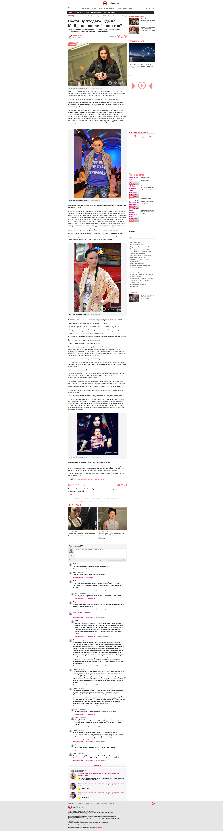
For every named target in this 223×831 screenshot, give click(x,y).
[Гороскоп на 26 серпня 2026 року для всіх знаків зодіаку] (134, 298)
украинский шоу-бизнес (138, 284)
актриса (146, 259)
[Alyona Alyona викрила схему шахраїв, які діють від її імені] (134, 21)
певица (86, 499)
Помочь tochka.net (83, 16)
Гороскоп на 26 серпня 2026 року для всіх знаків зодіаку (147, 297)
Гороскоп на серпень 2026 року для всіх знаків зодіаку (141, 65)
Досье (104, 12)
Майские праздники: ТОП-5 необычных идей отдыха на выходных (147, 187)
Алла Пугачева (135, 243)
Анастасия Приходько (112, 499)
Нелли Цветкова (78, 36)
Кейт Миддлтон (135, 251)
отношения (149, 274)
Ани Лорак (148, 247)
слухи (140, 280)
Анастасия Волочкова (137, 245)
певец (132, 276)
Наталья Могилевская (137, 253)
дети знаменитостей (137, 263)
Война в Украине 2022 (98, 16)
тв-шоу (147, 280)
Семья (100, 8)
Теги (130, 237)
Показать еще (97, 765)
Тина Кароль (148, 255)
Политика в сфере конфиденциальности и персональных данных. (93, 824)
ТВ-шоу (87, 12)
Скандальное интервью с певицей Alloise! (90, 479)
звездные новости (136, 266)
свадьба (150, 278)
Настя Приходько (79, 501)
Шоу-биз (133, 259)
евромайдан (96, 499)
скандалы (133, 280)
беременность (134, 261)
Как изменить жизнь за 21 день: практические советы (147, 211)
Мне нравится (89, 568)
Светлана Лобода (135, 255)
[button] (150, 8)
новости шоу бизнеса (137, 274)
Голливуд (146, 249)
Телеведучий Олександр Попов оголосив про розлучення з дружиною (148, 28)
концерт (147, 266)
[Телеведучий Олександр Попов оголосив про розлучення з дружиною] (134, 30)
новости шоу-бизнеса (96, 501)
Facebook (87, 489)
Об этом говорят (79, 12)
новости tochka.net (136, 268)
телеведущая (134, 282)
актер (140, 259)
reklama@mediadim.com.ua (92, 818)
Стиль (94, 8)
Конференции (111, 12)
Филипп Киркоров (136, 257)
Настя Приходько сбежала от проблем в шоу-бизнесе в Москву (111, 535)
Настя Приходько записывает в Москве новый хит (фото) (81, 534)
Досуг (131, 8)
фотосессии (134, 286)
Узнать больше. (98, 827)
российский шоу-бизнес (138, 278)
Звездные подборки (96, 12)
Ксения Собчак (147, 251)
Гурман (118, 8)
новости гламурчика (136, 270)
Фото (145, 257)
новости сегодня (135, 272)
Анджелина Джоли (136, 247)
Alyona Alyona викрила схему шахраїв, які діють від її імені (148, 20)
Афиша (124, 8)
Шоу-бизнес (86, 8)
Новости (71, 12)
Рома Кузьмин (77, 612)
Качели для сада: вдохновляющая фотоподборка (146, 179)
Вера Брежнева (135, 249)
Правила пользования (73, 824)
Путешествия (109, 8)
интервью (76, 499)
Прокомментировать (78, 568)
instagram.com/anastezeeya (97, 457)
